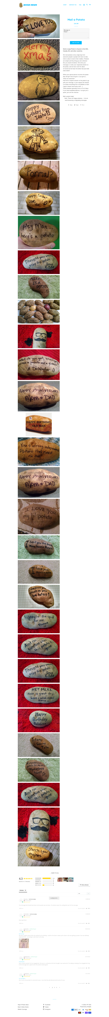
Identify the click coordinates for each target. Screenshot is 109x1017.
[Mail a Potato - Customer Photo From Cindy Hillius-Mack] (65, 880)
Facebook (47, 1004)
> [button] (59, 987)
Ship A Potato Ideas (23, 1004)
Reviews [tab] (22, 890)
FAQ (80, 4)
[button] (87, 908)
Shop (65, 4)
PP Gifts (89, 1004)
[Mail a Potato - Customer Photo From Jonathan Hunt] (70, 880)
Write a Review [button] (85, 885)
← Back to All (54, 873)
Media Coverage (22, 1009)
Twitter (47, 1007)
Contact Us (73, 4)
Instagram (47, 1009)
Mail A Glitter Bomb (23, 1007)
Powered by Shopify (85, 1006)
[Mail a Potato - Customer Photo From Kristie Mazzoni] (60, 880)
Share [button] (22, 908)
